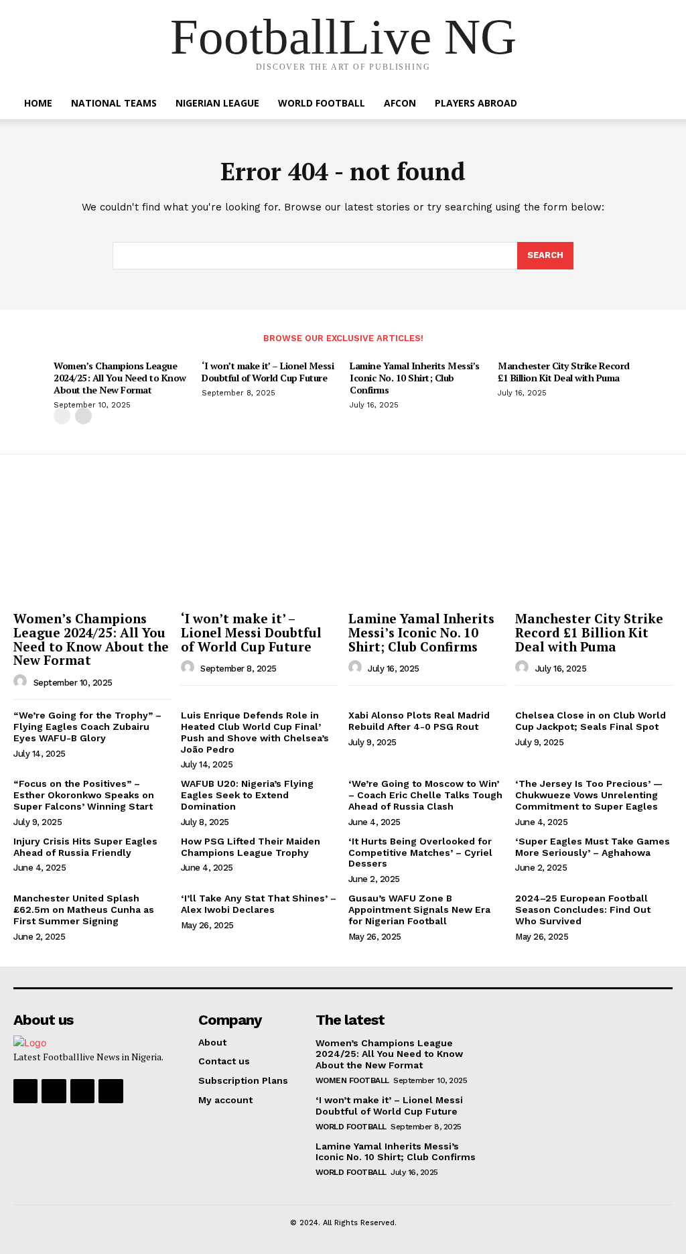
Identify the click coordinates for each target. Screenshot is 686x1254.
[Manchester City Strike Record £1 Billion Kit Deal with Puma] (594, 546)
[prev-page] (62, 415)
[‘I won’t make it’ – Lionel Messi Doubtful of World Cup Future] (259, 546)
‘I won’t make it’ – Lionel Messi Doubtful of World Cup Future (268, 371)
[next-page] (83, 415)
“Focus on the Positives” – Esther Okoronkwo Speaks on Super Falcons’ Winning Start (83, 795)
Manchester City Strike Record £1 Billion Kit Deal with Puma (564, 371)
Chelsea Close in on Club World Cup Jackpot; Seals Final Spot (590, 721)
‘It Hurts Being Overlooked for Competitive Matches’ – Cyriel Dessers (420, 852)
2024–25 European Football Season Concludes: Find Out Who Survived (582, 909)
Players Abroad (476, 103)
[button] (655, 104)
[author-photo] (22, 681)
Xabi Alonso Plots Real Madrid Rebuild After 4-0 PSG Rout (419, 721)
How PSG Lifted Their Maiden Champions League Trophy (250, 847)
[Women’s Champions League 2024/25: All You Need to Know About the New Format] (92, 546)
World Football (321, 103)
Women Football (352, 1080)
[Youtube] (110, 1091)
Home (38, 103)
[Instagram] (54, 1091)
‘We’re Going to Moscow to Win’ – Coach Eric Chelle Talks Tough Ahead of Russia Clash (425, 795)
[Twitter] (82, 1091)
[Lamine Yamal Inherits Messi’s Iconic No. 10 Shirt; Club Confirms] (427, 546)
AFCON (400, 103)
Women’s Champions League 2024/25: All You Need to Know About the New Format (120, 377)
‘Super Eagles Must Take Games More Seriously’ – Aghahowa (592, 847)
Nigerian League (217, 103)
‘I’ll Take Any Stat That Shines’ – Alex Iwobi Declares (258, 904)
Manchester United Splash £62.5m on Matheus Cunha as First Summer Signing (83, 909)
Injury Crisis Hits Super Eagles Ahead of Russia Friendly (85, 847)
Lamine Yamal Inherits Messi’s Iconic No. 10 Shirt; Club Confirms (415, 377)
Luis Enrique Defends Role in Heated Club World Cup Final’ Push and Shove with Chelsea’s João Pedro (255, 732)
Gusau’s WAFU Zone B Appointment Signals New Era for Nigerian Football (419, 909)
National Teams (114, 103)
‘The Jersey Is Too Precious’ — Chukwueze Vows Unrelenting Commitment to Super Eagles (589, 795)
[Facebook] (25, 1091)
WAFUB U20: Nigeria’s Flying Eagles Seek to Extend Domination (247, 795)
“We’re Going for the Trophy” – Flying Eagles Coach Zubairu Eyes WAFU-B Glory (87, 726)
